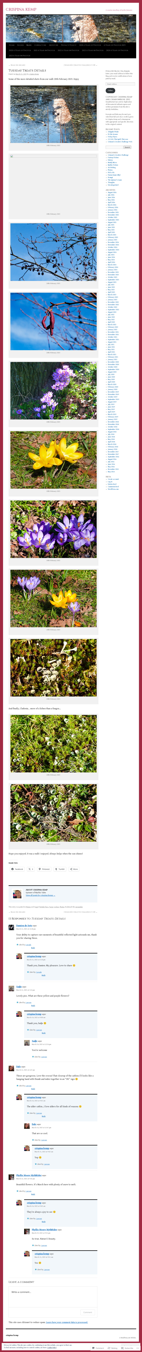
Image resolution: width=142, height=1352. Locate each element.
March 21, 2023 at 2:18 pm (36, 960)
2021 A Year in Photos (44, 50)
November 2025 (113, 215)
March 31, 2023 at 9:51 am (44, 1257)
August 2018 (112, 432)
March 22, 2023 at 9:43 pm (25, 1179)
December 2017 (113, 452)
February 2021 (113, 357)
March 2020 (112, 384)
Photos (28, 907)
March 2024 (112, 265)
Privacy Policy (68, 45)
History (110, 160)
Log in (110, 482)
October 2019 (112, 397)
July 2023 (111, 285)
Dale (18, 1066)
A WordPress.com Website (127, 1338)
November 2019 (113, 394)
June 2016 (111, 464)
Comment (87, 1312)
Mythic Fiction (113, 165)
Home (12, 45)
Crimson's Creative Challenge (118, 155)
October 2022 (112, 307)
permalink (79, 907)
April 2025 (111, 232)
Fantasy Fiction (113, 157)
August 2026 (112, 192)
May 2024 (111, 260)
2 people (39, 972)
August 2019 (112, 402)
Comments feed (113, 487)
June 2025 (111, 227)
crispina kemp (21, 9)
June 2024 (111, 257)
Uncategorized (113, 185)
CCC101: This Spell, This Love (118, 139)
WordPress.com (113, 489)
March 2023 (112, 295)
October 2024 (112, 247)
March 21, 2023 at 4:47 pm (25, 1070)
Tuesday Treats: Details (27, 71)
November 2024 (113, 245)
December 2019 (113, 392)
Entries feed (112, 484)
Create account (113, 479)
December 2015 (113, 469)
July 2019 (111, 404)
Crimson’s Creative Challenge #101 (120, 142)
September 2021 (113, 339)
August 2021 (112, 342)
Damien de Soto (24, 925)
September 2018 (113, 429)
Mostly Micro (112, 162)
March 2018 (112, 444)
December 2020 (113, 362)
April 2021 (111, 352)
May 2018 (111, 439)
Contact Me (40, 45)
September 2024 (113, 250)
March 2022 (112, 325)
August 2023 (112, 282)
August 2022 (112, 312)
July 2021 (111, 344)
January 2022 (112, 330)
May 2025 (111, 230)
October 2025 (112, 217)
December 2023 (113, 272)
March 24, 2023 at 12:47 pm (41, 1128)
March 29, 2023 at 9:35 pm (41, 1233)
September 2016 (113, 457)
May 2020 (111, 379)
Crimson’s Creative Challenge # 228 (80, 65)
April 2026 (111, 202)
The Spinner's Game (115, 180)
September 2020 (113, 369)
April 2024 (111, 262)
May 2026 (111, 200)
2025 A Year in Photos (19, 55)
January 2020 (112, 389)
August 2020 (112, 372)
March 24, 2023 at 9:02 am (36, 1206)
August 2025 (112, 222)
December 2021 (113, 332)
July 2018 (111, 434)
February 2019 (113, 417)
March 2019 (112, 414)
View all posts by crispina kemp (40, 895)
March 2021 (112, 354)
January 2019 (112, 419)
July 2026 (111, 195)
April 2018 (111, 442)
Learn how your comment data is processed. (67, 1322)
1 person (28, 1002)
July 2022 (111, 315)
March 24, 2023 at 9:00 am (36, 1017)
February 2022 (113, 327)
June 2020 (111, 377)
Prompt (110, 177)
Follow (110, 90)
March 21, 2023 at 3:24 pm (25, 990)
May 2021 (111, 349)
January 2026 (112, 210)
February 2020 (113, 387)
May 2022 (111, 320)
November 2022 (113, 305)
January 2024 (112, 270)
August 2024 (112, 252)
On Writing (112, 167)
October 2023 (112, 277)
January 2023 (112, 300)
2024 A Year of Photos (117, 50)
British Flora (44, 907)
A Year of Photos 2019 (114, 45)
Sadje (19, 986)
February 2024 (113, 267)
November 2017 (113, 454)
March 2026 (112, 205)
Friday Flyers (112, 137)
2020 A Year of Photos (20, 50)
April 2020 (111, 382)
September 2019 (113, 399)
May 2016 (111, 467)
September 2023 (113, 280)
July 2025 (111, 225)
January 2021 (112, 359)
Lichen (56, 907)
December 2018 (113, 422)
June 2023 (111, 287)
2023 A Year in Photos (92, 50)
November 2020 (113, 364)
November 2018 (113, 424)
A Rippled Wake (113, 132)
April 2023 (111, 292)
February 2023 (113, 297)
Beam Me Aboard (17, 65)
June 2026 (111, 197)
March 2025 (112, 235)
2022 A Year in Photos (68, 50)
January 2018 (112, 449)
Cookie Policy (52, 1348)
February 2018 (113, 447)
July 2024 (111, 255)
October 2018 (112, 427)
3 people (28, 945)
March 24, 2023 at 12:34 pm (41, 1044)
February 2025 (113, 237)
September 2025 (113, 220)
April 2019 (111, 412)
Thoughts (111, 182)
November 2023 (113, 275)
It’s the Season (113, 134)
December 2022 (113, 302)
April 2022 (111, 322)
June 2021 (111, 347)
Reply (33, 948)
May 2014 (111, 472)
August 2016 (112, 459)
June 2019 (111, 407)
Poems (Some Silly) (114, 175)
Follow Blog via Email (118, 71)
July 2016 (111, 462)
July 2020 (111, 374)
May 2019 (111, 409)
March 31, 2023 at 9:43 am (44, 1152)
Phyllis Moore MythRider (29, 1175)
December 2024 (113, 242)
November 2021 (113, 335)
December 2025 (113, 212)
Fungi (51, 907)
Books (20, 45)
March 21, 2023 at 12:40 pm (26, 929)
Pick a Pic (111, 172)
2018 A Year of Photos (90, 45)
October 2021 (112, 337)
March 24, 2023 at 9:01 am (36, 1101)
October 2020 (112, 367)
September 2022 (113, 310)
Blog (28, 45)
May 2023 (111, 290)
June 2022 (111, 317)
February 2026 (113, 207)
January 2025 (112, 240)
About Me (53, 45)
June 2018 (111, 437)
